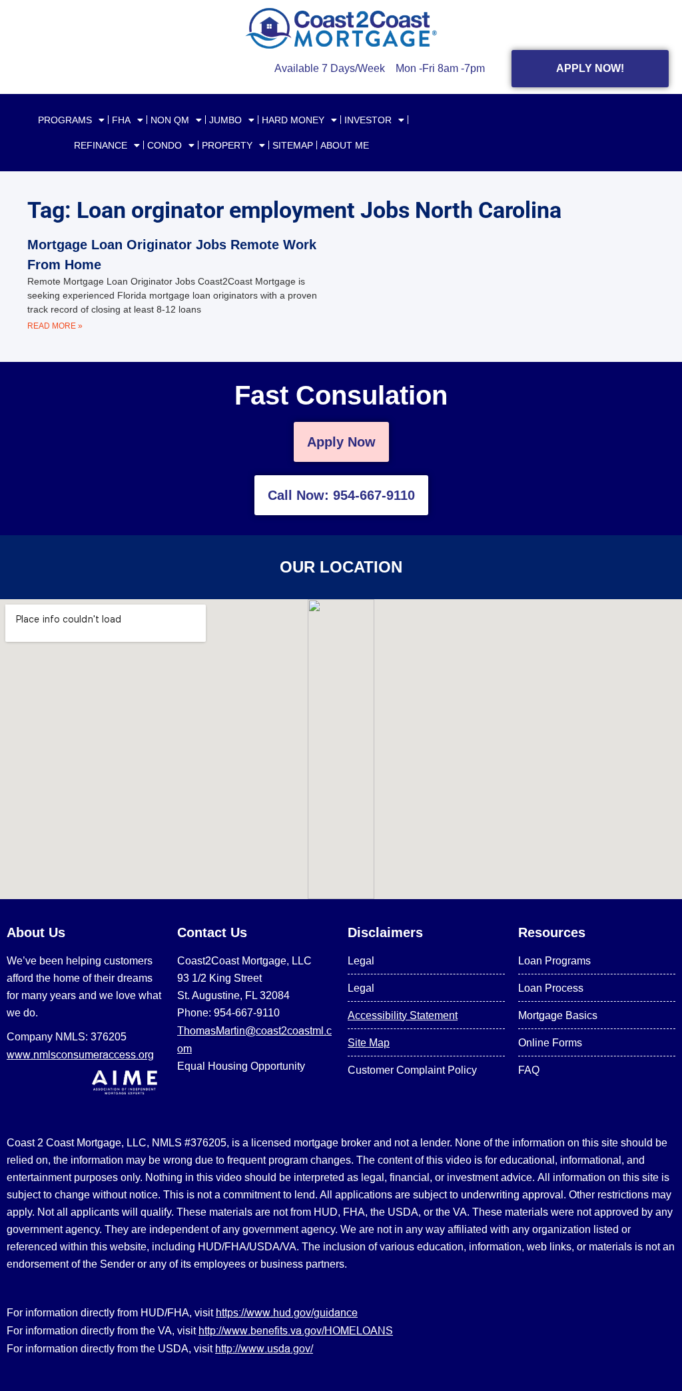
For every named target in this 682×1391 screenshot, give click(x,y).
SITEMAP (292, 145)
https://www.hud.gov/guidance (287, 1312)
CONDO (164, 145)
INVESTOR (368, 120)
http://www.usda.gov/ (264, 1348)
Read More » (55, 326)
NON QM (170, 120)
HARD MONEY (293, 120)
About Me (344, 145)
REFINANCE (100, 145)
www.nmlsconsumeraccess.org (80, 1054)
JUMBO (225, 120)
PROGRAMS (65, 120)
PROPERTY (227, 145)
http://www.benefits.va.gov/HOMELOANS (295, 1330)
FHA (121, 120)
